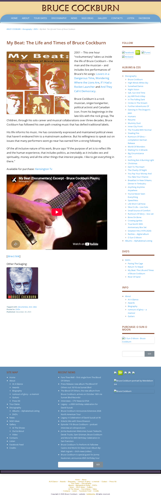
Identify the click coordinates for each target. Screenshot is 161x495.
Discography (59, 18)
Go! (149, 353)
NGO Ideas (87, 18)
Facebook (144, 18)
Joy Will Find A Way (136, 96)
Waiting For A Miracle (137, 149)
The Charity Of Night (137, 170)
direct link (13, 256)
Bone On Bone (134, 217)
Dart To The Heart (136, 166)
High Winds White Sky (138, 82)
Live (130, 156)
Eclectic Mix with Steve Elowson (75, 421)
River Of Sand (134, 276)
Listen (130, 18)
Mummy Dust (134, 123)
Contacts (117, 18)
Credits (12, 447)
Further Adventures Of (138, 106)
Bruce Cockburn (135, 79)
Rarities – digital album (138, 234)
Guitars (131, 316)
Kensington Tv (43, 169)
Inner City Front (135, 126)
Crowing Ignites (135, 220)
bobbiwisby (91, 494)
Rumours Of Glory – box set (141, 213)
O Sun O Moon (135, 237)
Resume (131, 119)
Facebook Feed (16, 444)
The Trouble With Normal (139, 129)
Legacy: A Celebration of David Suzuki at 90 (81, 417)
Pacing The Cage (135, 263)
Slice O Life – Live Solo (138, 207)
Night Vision (133, 89)
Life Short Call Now (136, 203)
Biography (132, 306)
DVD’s (127, 260)
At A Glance (133, 299)
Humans (132, 116)
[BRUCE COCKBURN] (80, 7)
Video (15, 434)
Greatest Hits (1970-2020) (139, 230)
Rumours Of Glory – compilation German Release (137, 140)
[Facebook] (128, 52)
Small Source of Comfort (139, 210)
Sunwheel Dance (135, 86)
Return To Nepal (135, 266)
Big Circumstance (136, 153)
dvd (30, 307)
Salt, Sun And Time (136, 92)
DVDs (18, 309)
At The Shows (18, 427)
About (25, 18)
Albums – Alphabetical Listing (138, 240)
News (74, 18)
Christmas (132, 163)
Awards (131, 302)
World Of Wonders (136, 146)
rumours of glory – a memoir (25, 394)
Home (14, 18)
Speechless (133, 200)
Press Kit (16, 400)
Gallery (102, 18)
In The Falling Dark (136, 99)
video (35, 307)
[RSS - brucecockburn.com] (133, 372)
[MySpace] (127, 56)
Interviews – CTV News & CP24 (75, 400)
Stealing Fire (133, 133)
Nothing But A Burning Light (141, 160)
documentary (23, 307)
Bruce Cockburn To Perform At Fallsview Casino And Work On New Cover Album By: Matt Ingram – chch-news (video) (81, 448)
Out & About (18, 431)
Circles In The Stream (137, 103)
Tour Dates (40, 18)
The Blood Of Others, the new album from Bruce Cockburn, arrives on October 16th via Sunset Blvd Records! (81, 394)
